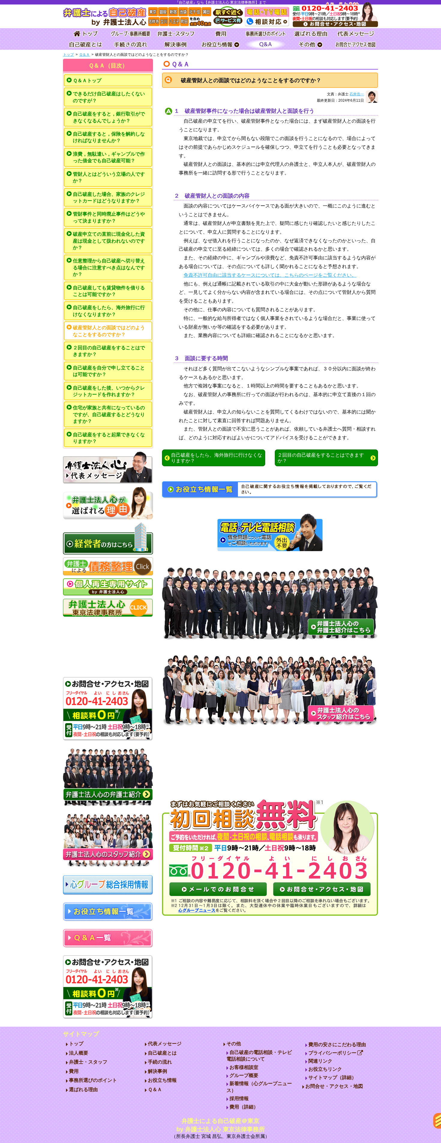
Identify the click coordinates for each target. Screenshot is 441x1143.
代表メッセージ (165, 1043)
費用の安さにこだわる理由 (337, 1044)
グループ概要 (244, 1075)
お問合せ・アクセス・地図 (334, 1086)
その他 (233, 1043)
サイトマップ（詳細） (332, 1077)
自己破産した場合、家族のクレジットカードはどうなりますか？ (109, 197)
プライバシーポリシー (332, 1052)
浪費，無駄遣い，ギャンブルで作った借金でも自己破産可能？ (109, 157)
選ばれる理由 (83, 1089)
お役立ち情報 (162, 1080)
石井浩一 (357, 94)
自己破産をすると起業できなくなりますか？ (109, 438)
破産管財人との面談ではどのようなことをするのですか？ (109, 331)
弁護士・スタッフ (88, 1061)
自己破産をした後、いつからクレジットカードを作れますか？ (109, 391)
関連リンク (320, 1061)
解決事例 (157, 1071)
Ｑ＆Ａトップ (87, 80)
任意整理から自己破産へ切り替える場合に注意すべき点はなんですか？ (109, 267)
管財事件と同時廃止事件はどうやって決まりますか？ (109, 217)
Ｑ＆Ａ (84, 54)
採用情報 (239, 1098)
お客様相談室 (244, 1067)
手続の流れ (160, 1061)
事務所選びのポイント (93, 1080)
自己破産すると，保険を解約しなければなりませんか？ (109, 137)
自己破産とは (162, 1052)
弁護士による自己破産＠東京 (220, 1128)
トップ (68, 54)
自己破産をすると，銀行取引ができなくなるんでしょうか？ (109, 117)
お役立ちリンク (325, 1069)
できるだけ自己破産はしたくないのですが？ (109, 97)
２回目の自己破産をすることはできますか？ (109, 351)
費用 (74, 1071)
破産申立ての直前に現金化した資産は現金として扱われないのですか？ (109, 240)
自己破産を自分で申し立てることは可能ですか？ (109, 371)
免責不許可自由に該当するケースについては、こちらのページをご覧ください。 (270, 275)
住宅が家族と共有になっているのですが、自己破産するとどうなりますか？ (109, 414)
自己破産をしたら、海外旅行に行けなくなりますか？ (109, 311)
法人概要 (78, 1052)
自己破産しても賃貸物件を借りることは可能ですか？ (109, 291)
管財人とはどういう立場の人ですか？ (109, 177)
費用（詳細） (244, 1106)
